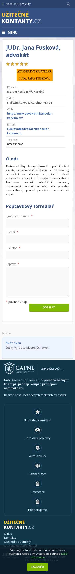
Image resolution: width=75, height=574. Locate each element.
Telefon (12, 248)
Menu (12, 32)
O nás (8, 534)
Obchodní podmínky (17, 542)
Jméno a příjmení (18, 216)
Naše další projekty (18, 4)
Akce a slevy (37, 456)
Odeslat (49, 307)
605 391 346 (15, 144)
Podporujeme (37, 510)
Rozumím (37, 566)
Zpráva (11, 264)
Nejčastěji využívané (37, 420)
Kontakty (10, 538)
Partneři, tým (37, 474)
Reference (37, 492)
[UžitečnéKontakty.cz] (27, 18)
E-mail (11, 232)
